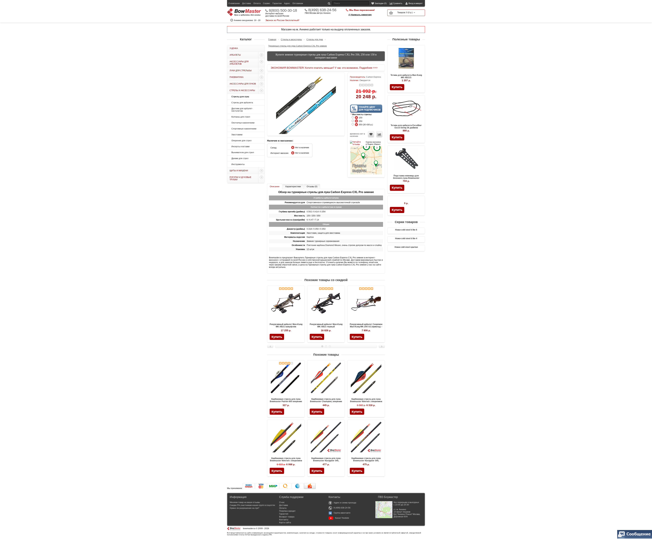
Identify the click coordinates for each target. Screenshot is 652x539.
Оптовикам (297, 3)
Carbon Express (373, 77)
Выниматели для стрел (242, 152)
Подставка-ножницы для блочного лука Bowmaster (406, 177)
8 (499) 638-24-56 (342, 508)
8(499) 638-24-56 (322, 10)
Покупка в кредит (287, 511)
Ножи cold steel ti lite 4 (406, 238)
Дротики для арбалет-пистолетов (242, 109)
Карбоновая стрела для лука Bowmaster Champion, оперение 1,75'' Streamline (326, 401)
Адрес (287, 3)
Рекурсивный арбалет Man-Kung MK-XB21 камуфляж (286, 325)
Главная (272, 39)
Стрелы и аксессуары (242, 90)
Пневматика (236, 77)
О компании (234, 3)
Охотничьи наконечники (243, 123)
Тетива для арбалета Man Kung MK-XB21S (406, 76)
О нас (282, 502)
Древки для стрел (239, 158)
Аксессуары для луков (243, 84)
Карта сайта (285, 522)
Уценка (234, 48)
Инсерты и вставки (240, 146)
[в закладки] (371, 134)
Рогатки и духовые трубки (240, 178)
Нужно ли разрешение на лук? (244, 508)
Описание (274, 186)
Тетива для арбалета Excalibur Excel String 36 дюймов (406, 126)
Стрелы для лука (240, 96)
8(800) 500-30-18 (283, 10)
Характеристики (293, 186)
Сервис (266, 3)
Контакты (283, 519)
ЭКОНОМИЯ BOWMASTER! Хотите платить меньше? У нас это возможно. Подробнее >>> (324, 67)
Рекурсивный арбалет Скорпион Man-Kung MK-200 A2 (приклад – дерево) (366, 326)
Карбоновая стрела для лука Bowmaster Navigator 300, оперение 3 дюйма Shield (366, 460)
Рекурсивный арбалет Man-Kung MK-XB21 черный (326, 325)
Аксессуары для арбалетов (239, 62)
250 (361, 121)
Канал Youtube (342, 518)
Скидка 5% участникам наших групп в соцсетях (252, 505)
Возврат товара (286, 517)
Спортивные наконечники (243, 129)
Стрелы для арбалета (242, 102)
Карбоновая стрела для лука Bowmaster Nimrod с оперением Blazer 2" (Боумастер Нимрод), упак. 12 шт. (366, 402)
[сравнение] (379, 134)
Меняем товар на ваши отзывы (245, 502)
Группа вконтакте (342, 513)
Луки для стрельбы (241, 70)
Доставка (246, 3)
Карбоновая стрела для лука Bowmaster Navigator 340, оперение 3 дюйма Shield (326, 460)
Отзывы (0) (312, 186)
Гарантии (277, 3)
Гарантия (283, 514)
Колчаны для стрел (240, 117)
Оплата (257, 3)
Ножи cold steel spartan (406, 247)
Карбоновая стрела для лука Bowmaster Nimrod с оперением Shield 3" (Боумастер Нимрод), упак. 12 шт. (286, 462)
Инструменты (238, 164)
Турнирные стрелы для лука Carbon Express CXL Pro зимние (297, 46)
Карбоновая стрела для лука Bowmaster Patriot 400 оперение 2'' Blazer (286, 401)
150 (361, 118)
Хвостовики (236, 134)
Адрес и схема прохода (345, 503)
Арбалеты (235, 55)
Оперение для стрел (241, 140)
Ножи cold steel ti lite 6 (406, 230)
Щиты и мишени (239, 170)
